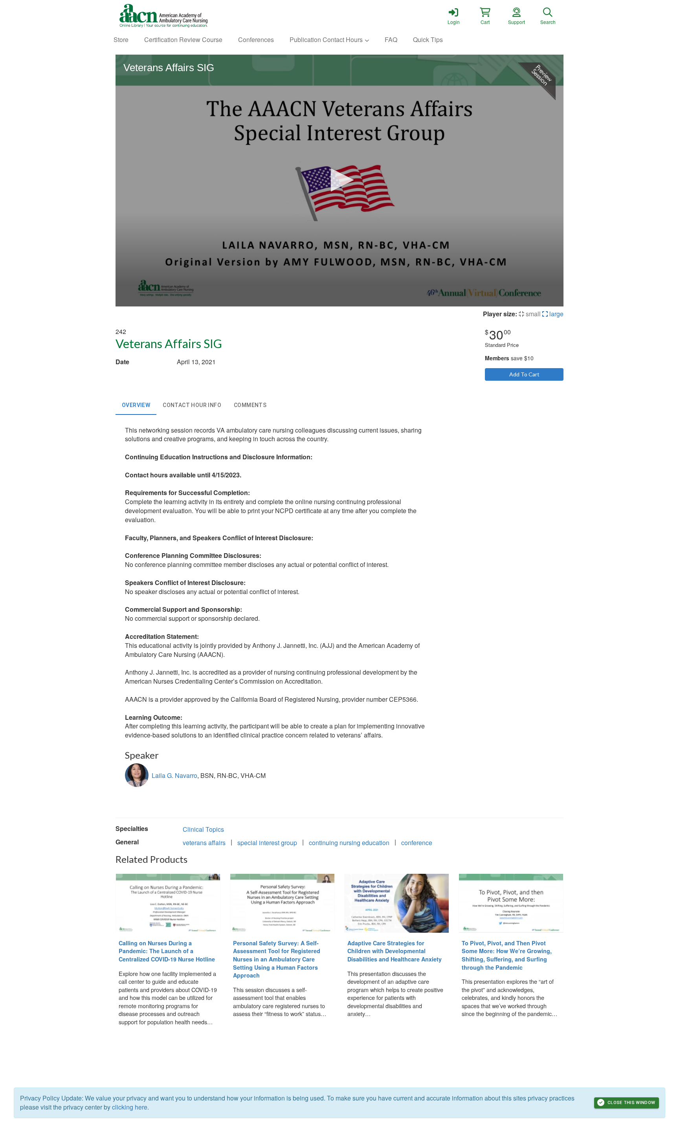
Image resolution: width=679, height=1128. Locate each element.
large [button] (555, 313)
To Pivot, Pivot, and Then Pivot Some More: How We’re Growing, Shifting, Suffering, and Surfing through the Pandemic (507, 955)
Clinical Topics (203, 829)
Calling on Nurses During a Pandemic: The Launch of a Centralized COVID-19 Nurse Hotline (167, 951)
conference (416, 842)
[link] (453, 15)
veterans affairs (204, 842)
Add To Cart (524, 374)
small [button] (532, 313)
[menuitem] (121, 39)
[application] (339, 180)
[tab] (136, 405)
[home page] (190, 15)
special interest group (267, 842)
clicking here (129, 1106)
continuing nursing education (349, 842)
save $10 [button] (509, 357)
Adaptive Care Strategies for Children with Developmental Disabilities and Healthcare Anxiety (394, 951)
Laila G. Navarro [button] (174, 775)
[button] (485, 15)
